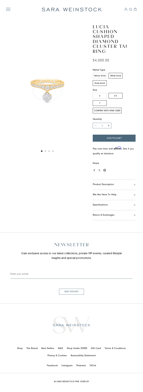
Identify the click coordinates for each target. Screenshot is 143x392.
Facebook (52, 365)
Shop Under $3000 (77, 348)
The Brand (32, 348)
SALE (60, 348)
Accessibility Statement (83, 355)
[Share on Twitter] (99, 170)
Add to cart (114, 138)
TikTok (93, 365)
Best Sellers (47, 348)
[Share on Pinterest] (104, 170)
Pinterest (81, 365)
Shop (20, 348)
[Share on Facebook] (94, 170)
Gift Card (96, 348)
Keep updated (71, 292)
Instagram (67, 365)
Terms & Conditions (115, 348)
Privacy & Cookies (57, 355)
